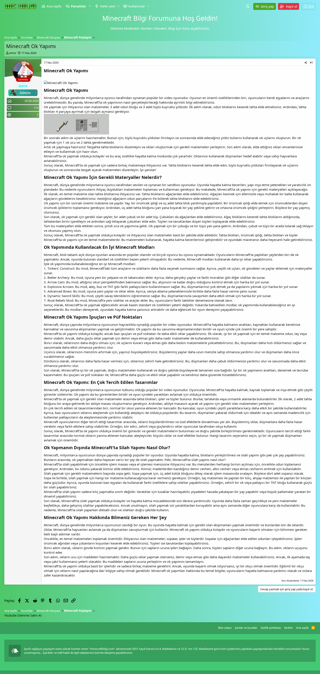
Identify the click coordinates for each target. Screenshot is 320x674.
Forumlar (78, 6)
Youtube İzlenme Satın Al (23, 615)
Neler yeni (107, 6)
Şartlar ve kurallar (246, 628)
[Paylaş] (305, 62)
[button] (90, 6)
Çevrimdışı (23, 79)
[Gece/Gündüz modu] (248, 6)
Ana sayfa (54, 6)
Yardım (288, 628)
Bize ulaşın (225, 628)
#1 (311, 62)
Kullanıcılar (136, 6)
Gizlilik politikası (271, 628)
